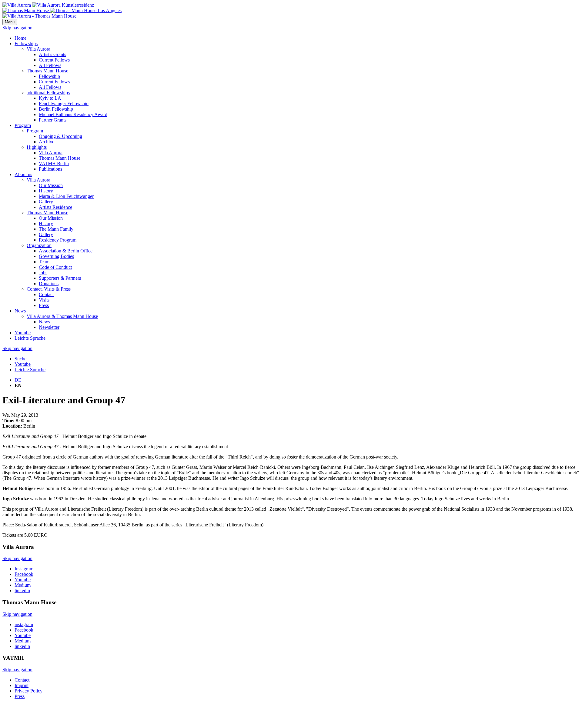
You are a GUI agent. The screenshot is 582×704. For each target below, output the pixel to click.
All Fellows (50, 65)
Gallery (46, 201)
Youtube (23, 332)
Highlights (37, 147)
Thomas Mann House (47, 70)
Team (44, 261)
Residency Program (57, 239)
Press (44, 305)
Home (20, 38)
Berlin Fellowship (56, 109)
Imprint (21, 685)
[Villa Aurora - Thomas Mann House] (39, 15)
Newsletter (49, 327)
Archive (46, 141)
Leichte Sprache (30, 338)
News (20, 310)
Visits (44, 299)
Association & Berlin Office (65, 250)
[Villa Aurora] (48, 5)
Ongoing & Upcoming (60, 136)
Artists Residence (55, 207)
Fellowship (49, 76)
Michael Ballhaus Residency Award (73, 114)
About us (23, 174)
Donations (49, 283)
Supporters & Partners (60, 278)
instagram (24, 624)
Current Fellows (54, 59)
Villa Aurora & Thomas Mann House (62, 316)
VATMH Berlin (54, 163)
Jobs (43, 272)
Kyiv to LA (50, 98)
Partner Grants (52, 119)
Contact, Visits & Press (49, 289)
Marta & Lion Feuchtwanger (66, 196)
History (46, 190)
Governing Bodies (56, 256)
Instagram (24, 568)
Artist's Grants (52, 54)
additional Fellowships (48, 92)
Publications (50, 169)
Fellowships (26, 43)
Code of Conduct (55, 267)
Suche (20, 358)
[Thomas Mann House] (62, 10)
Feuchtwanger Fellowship (64, 103)
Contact (46, 294)
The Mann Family (56, 229)
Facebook (24, 574)
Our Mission (51, 185)
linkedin (22, 590)
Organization (39, 245)
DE (18, 379)
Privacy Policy (28, 690)
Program (23, 125)
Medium (23, 585)
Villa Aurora (38, 49)
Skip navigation (17, 27)
